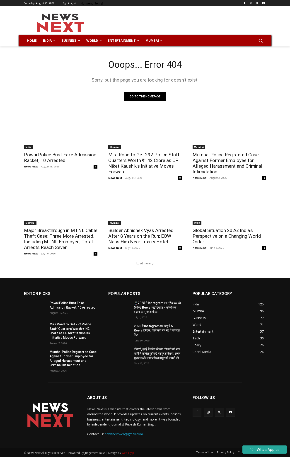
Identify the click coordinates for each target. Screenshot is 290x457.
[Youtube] (263, 3)
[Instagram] (251, 3)
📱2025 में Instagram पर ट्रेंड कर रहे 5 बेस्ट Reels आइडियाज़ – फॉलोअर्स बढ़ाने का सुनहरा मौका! (157, 307)
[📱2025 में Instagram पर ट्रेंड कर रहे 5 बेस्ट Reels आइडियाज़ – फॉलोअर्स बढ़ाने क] (119, 308)
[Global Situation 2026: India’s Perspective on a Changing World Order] (229, 206)
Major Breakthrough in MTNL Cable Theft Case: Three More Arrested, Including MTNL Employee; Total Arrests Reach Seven (60, 239)
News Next (31, 166)
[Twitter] (257, 3)
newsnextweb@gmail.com (124, 434)
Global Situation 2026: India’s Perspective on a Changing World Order (227, 236)
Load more (143, 263)
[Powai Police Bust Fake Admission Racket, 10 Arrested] (60, 130)
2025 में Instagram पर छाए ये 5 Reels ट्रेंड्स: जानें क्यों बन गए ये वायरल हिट (157, 330)
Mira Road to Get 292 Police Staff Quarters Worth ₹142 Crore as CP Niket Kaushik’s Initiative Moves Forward (143, 163)
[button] (260, 40)
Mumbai (114, 147)
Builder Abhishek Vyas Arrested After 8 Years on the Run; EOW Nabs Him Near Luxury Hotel (141, 236)
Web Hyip (128, 453)
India (28, 147)
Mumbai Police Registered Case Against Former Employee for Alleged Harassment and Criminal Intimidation (227, 163)
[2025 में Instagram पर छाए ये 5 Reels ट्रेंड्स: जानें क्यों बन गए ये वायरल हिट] (119, 331)
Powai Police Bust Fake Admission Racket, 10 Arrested (60, 157)
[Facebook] (244, 3)
